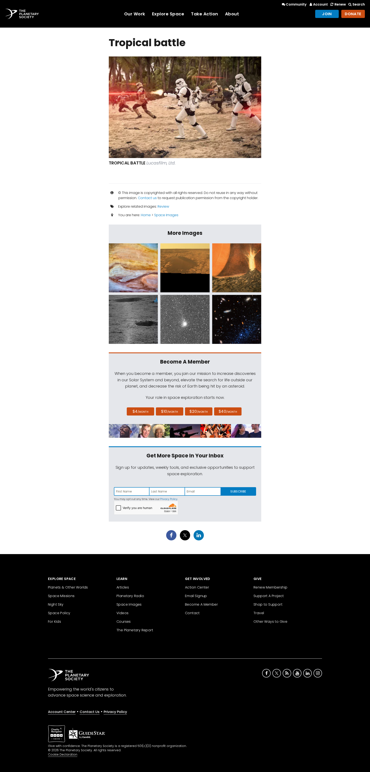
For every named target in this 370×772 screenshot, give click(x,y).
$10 (169, 411)
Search (358, 4)
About (232, 14)
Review (163, 206)
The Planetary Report (134, 630)
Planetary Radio (130, 595)
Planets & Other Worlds (68, 587)
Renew (340, 4)
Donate (353, 13)
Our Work (134, 14)
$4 (141, 411)
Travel (259, 613)
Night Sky (56, 604)
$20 (198, 411)
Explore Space (168, 14)
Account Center (62, 711)
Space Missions (61, 595)
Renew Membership (270, 587)
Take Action (204, 14)
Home (146, 215)
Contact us (147, 197)
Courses (123, 621)
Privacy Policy (169, 499)
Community (296, 4)
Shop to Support (268, 604)
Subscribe (238, 491)
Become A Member (201, 604)
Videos (122, 613)
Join (327, 13)
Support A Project (269, 595)
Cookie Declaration (62, 754)
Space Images (166, 215)
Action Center (197, 587)
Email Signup (196, 595)
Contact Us (90, 711)
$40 (228, 411)
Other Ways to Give (270, 621)
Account (320, 4)
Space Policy (59, 613)
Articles (122, 587)
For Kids (54, 621)
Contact (192, 613)
